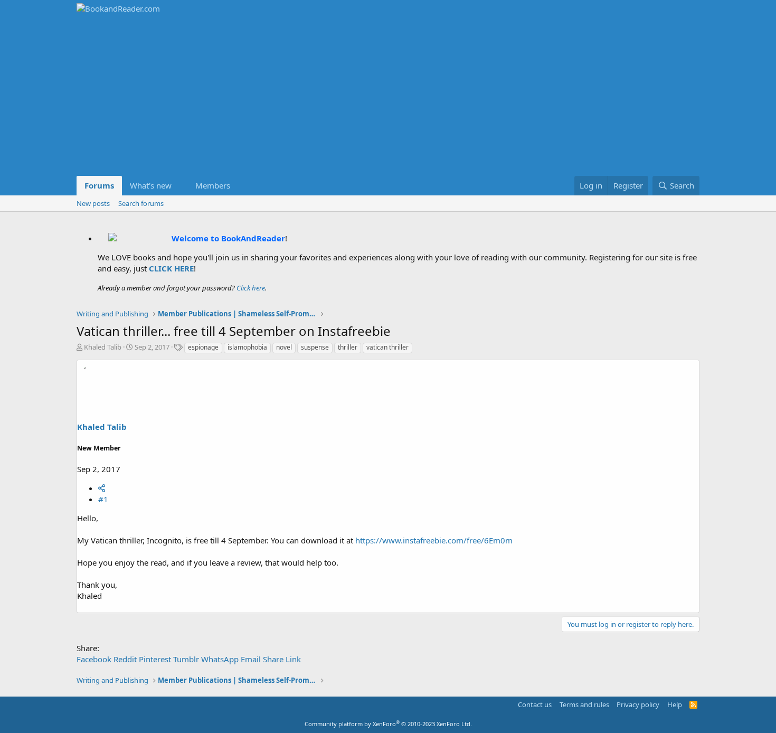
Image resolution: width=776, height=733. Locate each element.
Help (674, 704)
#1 (103, 499)
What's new (151, 185)
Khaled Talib (102, 347)
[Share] (101, 488)
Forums (99, 185)
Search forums (141, 203)
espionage (203, 347)
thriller (347, 347)
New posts (93, 203)
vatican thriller (387, 347)
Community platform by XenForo (388, 724)
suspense (315, 347)
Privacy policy (638, 704)
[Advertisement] (388, 97)
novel (284, 347)
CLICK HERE (171, 268)
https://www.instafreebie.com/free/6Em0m (434, 540)
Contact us (535, 704)
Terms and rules (584, 704)
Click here (250, 288)
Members (212, 185)
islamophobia (247, 347)
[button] (180, 185)
